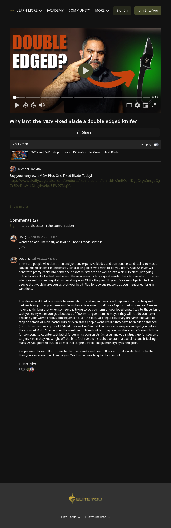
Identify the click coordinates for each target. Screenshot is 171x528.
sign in (15, 225)
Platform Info (96, 517)
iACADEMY (55, 10)
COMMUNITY (79, 10)
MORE (100, 10)
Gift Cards (69, 517)
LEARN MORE (27, 10)
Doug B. (24, 237)
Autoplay (146, 145)
